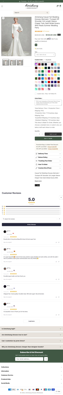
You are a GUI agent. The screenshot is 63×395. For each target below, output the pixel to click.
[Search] (47, 12)
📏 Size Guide (38, 48)
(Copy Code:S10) (53, 148)
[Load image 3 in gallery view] (20, 62)
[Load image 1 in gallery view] (6, 62)
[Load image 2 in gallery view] (13, 62)
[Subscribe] (46, 359)
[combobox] (31, 12)
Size (36, 52)
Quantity (37, 131)
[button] (59, 1)
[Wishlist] (36, 45)
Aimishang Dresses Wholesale (34, 392)
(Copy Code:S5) (52, 146)
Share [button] (38, 185)
